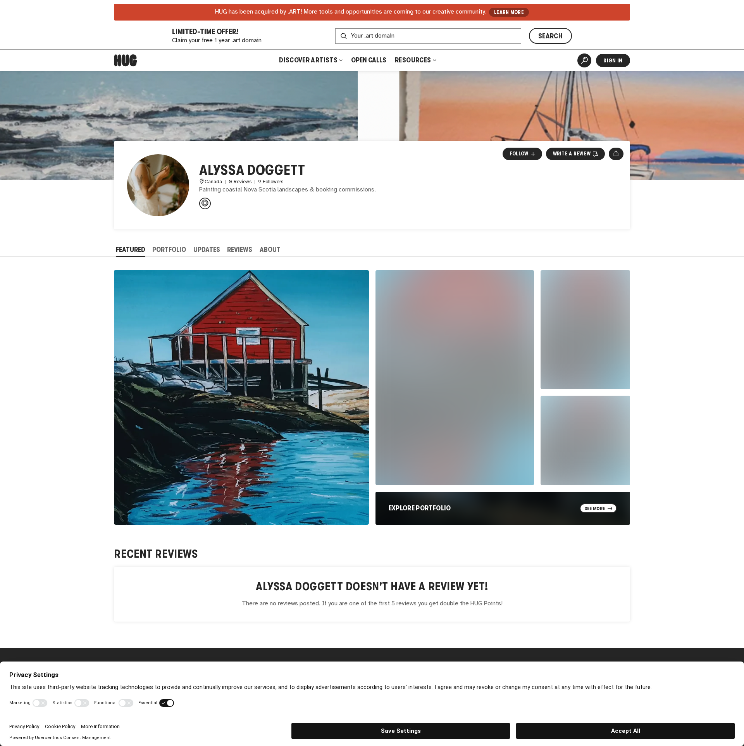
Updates (206, 249)
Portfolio (169, 249)
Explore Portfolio (420, 508)
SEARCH (550, 36)
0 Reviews (240, 181)
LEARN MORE (509, 12)
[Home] (125, 60)
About (270, 249)
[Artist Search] (584, 60)
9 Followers (270, 181)
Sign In (612, 60)
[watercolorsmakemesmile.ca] (205, 203)
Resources (413, 60)
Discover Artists (308, 60)
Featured (130, 249)
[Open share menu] (616, 154)
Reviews (239, 249)
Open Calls (368, 60)
